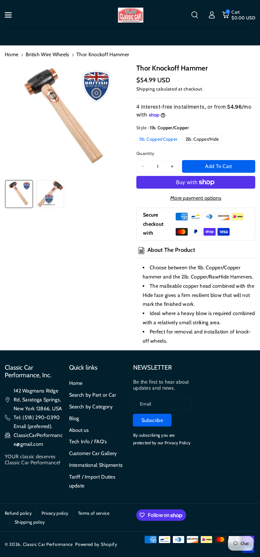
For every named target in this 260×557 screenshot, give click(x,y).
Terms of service (93, 513)
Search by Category (91, 407)
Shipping (145, 89)
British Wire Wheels (47, 54)
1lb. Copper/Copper (158, 139)
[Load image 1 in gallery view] (19, 194)
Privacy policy (55, 513)
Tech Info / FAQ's (88, 442)
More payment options (195, 198)
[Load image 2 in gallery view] (50, 194)
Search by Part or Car (92, 395)
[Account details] (212, 15)
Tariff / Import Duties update (92, 481)
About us (79, 430)
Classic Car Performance (48, 544)
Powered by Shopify (96, 544)
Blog (74, 418)
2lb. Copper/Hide (202, 139)
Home (11, 54)
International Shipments (96, 465)
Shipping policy (30, 522)
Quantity (145, 153)
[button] (12, 15)
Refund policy (18, 513)
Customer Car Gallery (93, 453)
